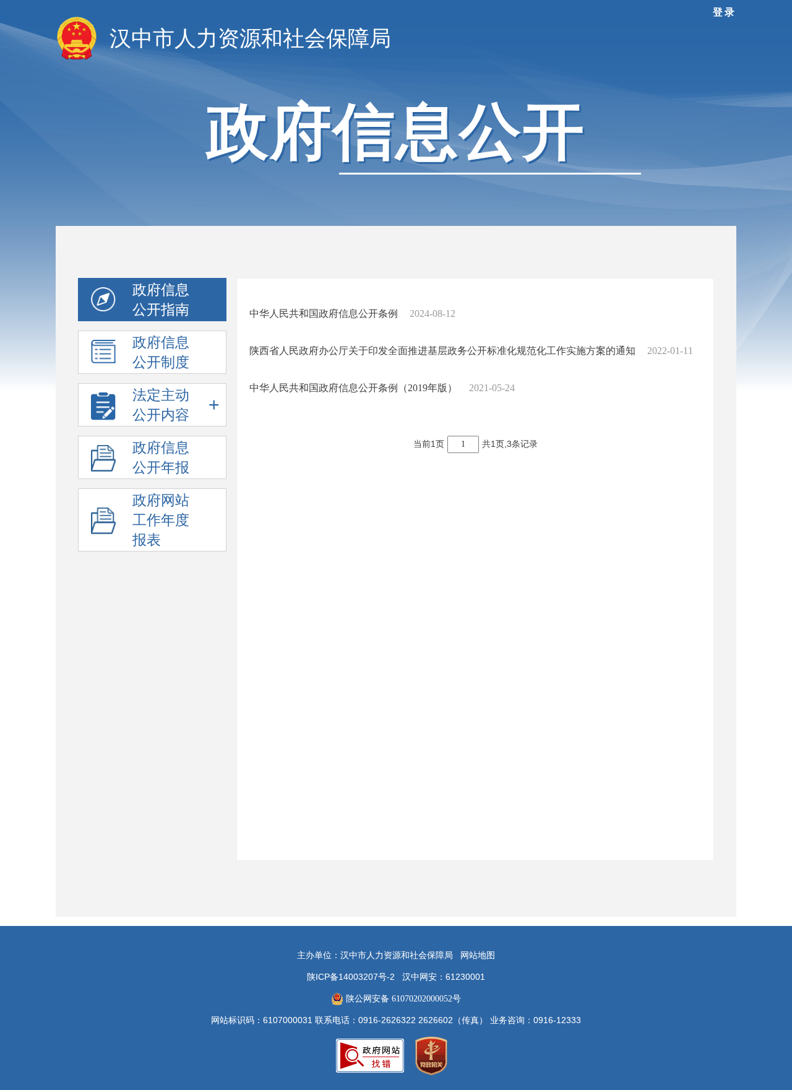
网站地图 (477, 955)
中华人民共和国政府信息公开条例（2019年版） (354, 388)
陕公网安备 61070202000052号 (402, 998)
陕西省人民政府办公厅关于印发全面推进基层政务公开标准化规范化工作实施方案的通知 (443, 350)
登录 (724, 12)
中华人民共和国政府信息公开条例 (324, 313)
